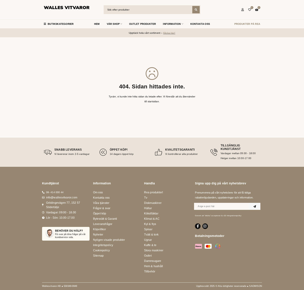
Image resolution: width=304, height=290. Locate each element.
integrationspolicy (234, 216)
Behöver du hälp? (69, 230)
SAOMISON (255, 286)
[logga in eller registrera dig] (242, 9)
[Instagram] (205, 226)
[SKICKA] (254, 206)
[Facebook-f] (198, 226)
